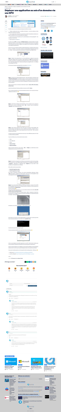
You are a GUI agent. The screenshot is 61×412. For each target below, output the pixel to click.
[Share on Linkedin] (48, 16)
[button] (53, 1)
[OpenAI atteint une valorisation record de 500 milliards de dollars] (47, 396)
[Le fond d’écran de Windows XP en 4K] (24, 361)
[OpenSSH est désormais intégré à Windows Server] (37, 361)
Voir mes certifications (44, 47)
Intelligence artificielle (53, 385)
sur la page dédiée (36, 391)
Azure (10, 386)
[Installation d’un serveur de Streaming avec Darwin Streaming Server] (50, 361)
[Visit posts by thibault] (6, 16)
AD (15, 39)
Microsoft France (43, 24)
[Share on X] (45, 16)
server (16, 258)
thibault (10, 15)
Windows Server (8, 364)
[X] (5, 1)
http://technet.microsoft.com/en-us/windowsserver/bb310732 (23, 252)
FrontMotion (29, 65)
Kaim (15, 322)
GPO (19, 39)
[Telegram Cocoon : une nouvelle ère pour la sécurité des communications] (20, 402)
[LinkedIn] (7, 1)
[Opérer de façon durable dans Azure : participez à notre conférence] (7, 397)
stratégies (18, 258)
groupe (14, 258)
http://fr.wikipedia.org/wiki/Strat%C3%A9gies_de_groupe (25, 253)
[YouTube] (6, 1)
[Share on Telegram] (49, 16)
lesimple (16, 301)
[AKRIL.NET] (30, 2)
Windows (21, 258)
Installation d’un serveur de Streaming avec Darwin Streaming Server (49, 368)
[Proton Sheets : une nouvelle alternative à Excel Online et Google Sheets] (20, 397)
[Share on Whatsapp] (46, 16)
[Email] (33, 262)
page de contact (20, 388)
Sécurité (24, 403)
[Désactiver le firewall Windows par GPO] (11, 361)
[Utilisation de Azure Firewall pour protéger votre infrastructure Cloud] (7, 389)
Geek (45, 364)
